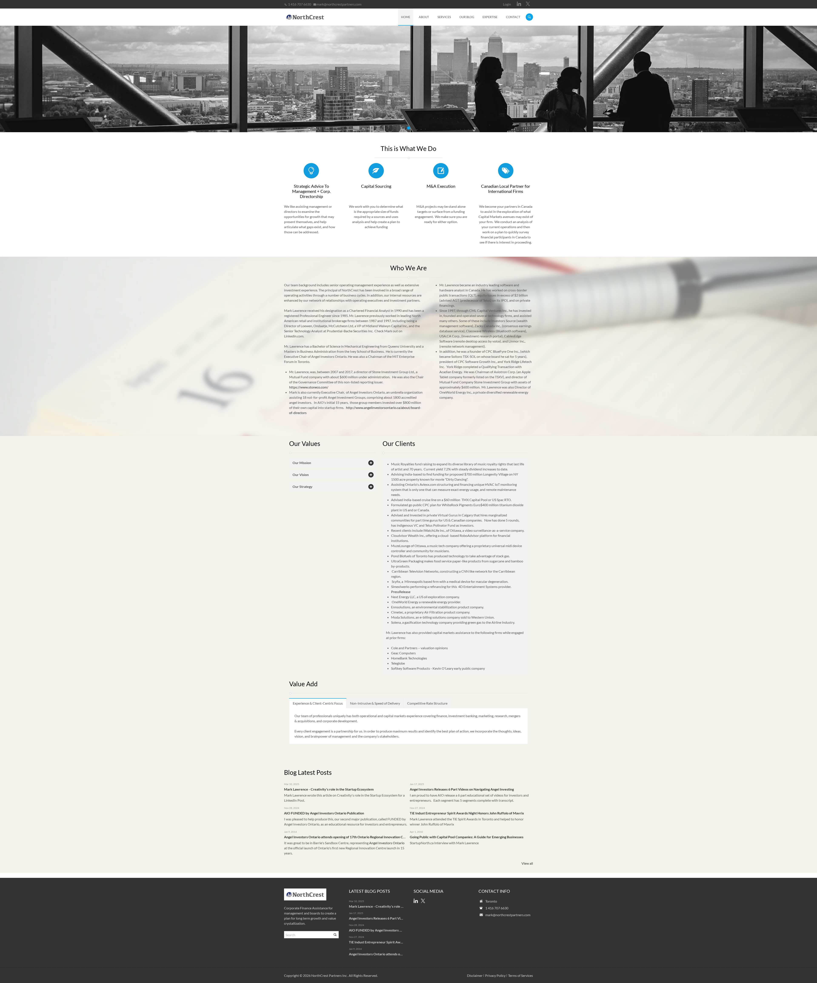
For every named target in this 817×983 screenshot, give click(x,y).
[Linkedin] (519, 4)
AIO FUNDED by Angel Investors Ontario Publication (324, 813)
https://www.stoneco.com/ (308, 387)
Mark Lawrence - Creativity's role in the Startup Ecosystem (329, 789)
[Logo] (305, 17)
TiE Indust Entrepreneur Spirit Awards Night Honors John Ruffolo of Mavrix (467, 813)
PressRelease (400, 592)
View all (527, 863)
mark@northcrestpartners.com (338, 4)
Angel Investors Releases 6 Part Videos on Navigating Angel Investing (462, 789)
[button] (332, 462)
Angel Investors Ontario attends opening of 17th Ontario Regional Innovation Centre (347, 837)
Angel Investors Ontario (386, 843)
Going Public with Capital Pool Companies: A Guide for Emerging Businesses (466, 837)
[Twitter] (528, 4)
